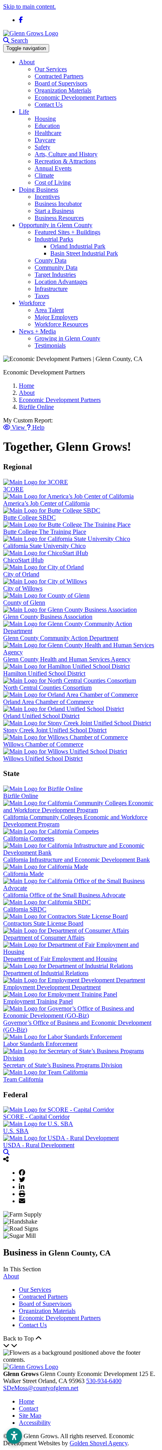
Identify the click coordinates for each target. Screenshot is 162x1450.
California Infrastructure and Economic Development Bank (76, 859)
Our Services (51, 69)
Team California (23, 1079)
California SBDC (24, 909)
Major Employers (56, 317)
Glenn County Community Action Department (60, 638)
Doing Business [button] (38, 189)
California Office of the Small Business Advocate (64, 895)
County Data (50, 260)
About (11, 1276)
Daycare (45, 140)
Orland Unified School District (41, 716)
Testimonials (50, 345)
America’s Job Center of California (46, 503)
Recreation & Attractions (65, 161)
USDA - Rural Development (38, 1145)
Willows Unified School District (43, 758)
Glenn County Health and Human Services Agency (67, 659)
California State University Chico (44, 546)
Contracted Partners (59, 76)
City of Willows (22, 588)
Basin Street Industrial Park (84, 253)
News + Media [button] (37, 331)
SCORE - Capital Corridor (36, 1116)
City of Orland (21, 574)
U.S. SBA (16, 1131)
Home (26, 1401)
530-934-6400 (104, 1381)
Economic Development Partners (75, 97)
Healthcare (48, 133)
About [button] (27, 62)
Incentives (47, 196)
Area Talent (49, 310)
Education (47, 125)
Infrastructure (51, 288)
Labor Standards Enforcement (40, 1044)
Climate (44, 175)
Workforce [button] (32, 303)
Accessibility (35, 1422)
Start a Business (54, 210)
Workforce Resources (61, 324)
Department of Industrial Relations (45, 973)
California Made (23, 873)
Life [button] (24, 111)
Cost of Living (53, 182)
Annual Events (53, 168)
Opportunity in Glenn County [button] (55, 225)
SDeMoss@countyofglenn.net (40, 1388)
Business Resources (59, 218)
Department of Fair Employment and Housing (60, 959)
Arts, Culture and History (66, 154)
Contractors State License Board (43, 923)
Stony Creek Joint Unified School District (55, 730)
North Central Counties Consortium (47, 687)
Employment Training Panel (38, 1001)
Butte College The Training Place (44, 531)
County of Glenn (24, 602)
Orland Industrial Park (77, 246)
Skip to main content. (29, 6)
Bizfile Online (20, 796)
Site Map (30, 1415)
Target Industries (55, 274)
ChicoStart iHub (23, 560)
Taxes (42, 296)
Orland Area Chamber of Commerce (48, 701)
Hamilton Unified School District (44, 673)
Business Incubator (58, 203)
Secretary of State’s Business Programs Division (62, 1065)
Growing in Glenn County (67, 338)
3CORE (13, 489)
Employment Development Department (52, 987)
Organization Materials (63, 90)
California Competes (28, 838)
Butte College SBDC (29, 517)
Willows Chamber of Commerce (43, 744)
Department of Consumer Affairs (44, 937)
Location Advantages (61, 281)
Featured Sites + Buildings (67, 232)
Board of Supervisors (61, 83)
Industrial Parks (54, 239)
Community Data (56, 267)
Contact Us (49, 104)
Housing (45, 118)
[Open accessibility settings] (14, 1436)
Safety (42, 147)
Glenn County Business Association (47, 616)
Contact (28, 1408)
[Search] (6, 1152)
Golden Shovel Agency (98, 1443)
